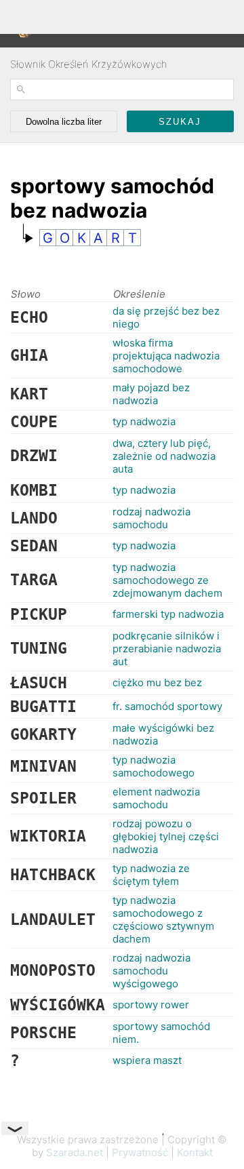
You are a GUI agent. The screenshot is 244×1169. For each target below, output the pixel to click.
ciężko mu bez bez (157, 682)
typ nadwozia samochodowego (154, 766)
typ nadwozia (144, 421)
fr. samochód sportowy (167, 706)
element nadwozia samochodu (156, 798)
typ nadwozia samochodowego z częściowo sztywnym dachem (163, 919)
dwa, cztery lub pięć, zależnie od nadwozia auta (164, 456)
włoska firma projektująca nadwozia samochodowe (166, 355)
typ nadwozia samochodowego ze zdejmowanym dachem (167, 580)
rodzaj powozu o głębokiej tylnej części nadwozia (166, 836)
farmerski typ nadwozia (168, 614)
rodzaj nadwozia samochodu (151, 518)
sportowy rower (151, 1004)
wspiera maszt (147, 1060)
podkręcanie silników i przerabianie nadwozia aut (167, 648)
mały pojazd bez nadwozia (151, 394)
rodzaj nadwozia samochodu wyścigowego (151, 970)
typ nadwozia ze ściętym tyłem (151, 875)
